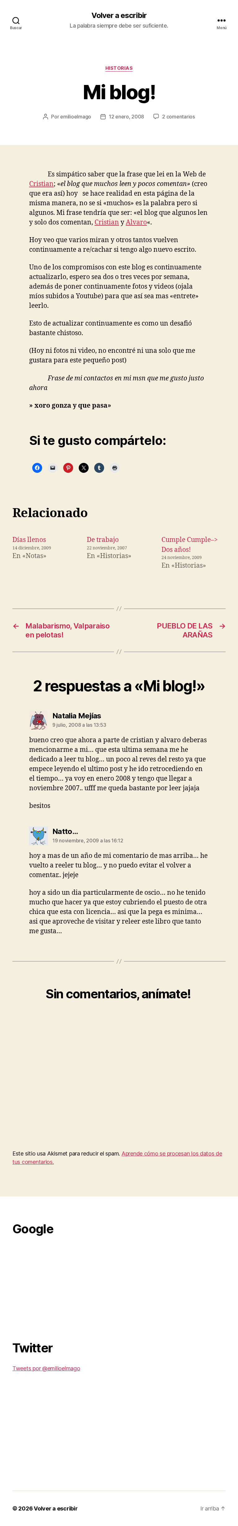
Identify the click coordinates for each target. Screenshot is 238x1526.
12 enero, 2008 (126, 116)
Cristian (41, 184)
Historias (119, 68)
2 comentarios (178, 116)
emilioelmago (75, 116)
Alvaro (136, 222)
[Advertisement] (58, 1285)
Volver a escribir (118, 15)
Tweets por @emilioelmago (46, 1368)
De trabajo (103, 540)
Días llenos (29, 540)
